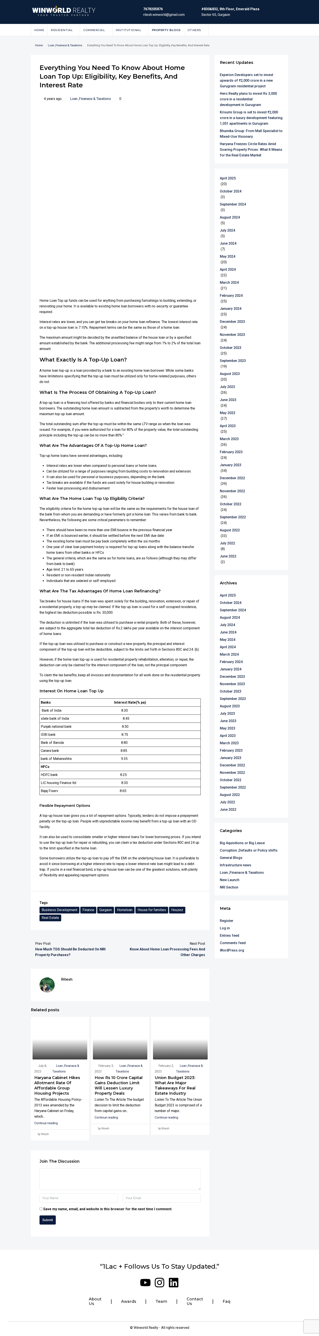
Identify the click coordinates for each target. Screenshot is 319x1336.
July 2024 (227, 230)
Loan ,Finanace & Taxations (65, 45)
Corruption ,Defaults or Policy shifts (249, 850)
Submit (47, 1220)
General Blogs (231, 858)
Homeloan (124, 910)
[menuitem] (281, 30)
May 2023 (227, 413)
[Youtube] (145, 1282)
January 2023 (230, 465)
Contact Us (195, 1301)
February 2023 (231, 452)
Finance (88, 910)
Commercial (94, 30)
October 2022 (230, 504)
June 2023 (228, 400)
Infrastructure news (235, 865)
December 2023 (232, 322)
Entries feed (229, 935)
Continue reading (46, 1123)
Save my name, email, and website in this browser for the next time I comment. (107, 1209)
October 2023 (230, 348)
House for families (152, 910)
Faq (226, 1301)
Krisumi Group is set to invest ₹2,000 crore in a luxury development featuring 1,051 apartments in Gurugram (251, 118)
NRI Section (229, 887)
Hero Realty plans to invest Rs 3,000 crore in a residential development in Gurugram (248, 99)
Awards (128, 1301)
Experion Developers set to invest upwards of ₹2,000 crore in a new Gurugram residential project (246, 80)
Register (226, 921)
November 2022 (232, 491)
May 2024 (227, 256)
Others (194, 30)
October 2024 (230, 191)
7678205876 (153, 9)
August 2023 (230, 374)
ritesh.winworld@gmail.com (164, 15)
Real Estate (50, 918)
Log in (225, 928)
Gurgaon (105, 910)
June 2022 (228, 556)
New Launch (229, 880)
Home (39, 30)
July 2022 (227, 543)
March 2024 (229, 282)
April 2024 (228, 269)
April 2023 (228, 426)
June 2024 (228, 243)
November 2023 (232, 335)
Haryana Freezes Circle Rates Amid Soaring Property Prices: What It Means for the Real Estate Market (251, 149)
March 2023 (229, 439)
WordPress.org (232, 950)
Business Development (59, 910)
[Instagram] (159, 1282)
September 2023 (233, 361)
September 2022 (233, 517)
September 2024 (233, 204)
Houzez (177, 910)
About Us (95, 1301)
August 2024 (230, 217)
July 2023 (227, 387)
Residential (62, 30)
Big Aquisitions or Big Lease (242, 843)
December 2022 (232, 478)
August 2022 (230, 530)
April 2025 (228, 178)
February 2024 (231, 295)
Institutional (128, 30)
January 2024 (230, 309)
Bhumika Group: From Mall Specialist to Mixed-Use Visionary (251, 134)
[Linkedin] (173, 1282)
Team (161, 1301)
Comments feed (233, 943)
